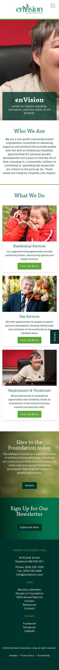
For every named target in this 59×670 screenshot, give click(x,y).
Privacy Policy (27, 655)
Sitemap (13, 655)
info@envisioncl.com (29, 574)
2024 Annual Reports (29, 597)
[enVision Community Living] (29, 9)
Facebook (29, 623)
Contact (29, 608)
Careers (29, 600)
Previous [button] (2, 62)
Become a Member (29, 589)
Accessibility (43, 655)
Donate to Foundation (29, 593)
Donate (54, 336)
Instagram (29, 627)
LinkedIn (29, 631)
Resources (29, 604)
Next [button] (56, 62)
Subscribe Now (29, 527)
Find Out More (29, 266)
